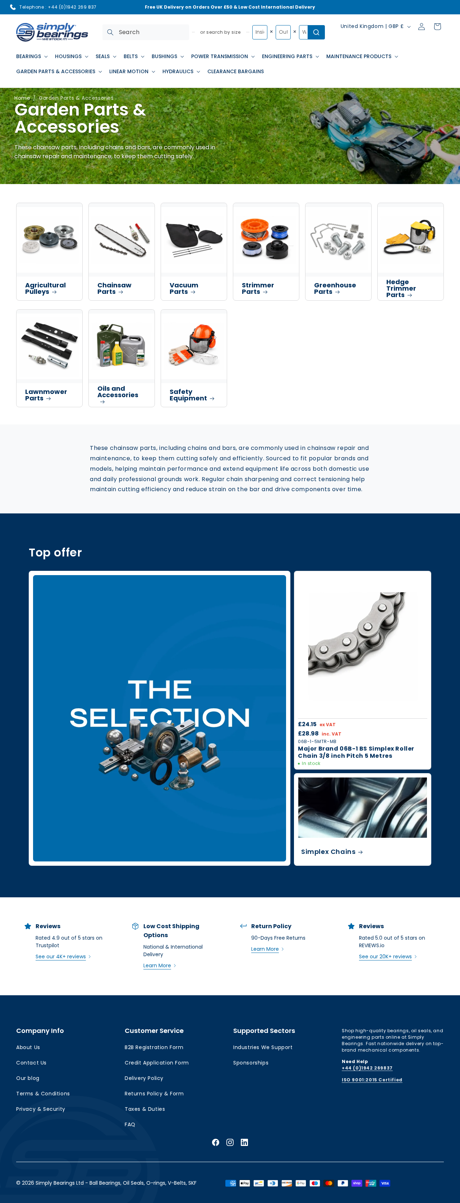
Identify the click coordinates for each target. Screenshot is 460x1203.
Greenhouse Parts (335, 288)
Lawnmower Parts (46, 395)
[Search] (110, 32)
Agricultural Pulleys (45, 288)
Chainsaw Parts (114, 288)
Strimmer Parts (258, 288)
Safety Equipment (188, 395)
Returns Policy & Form (154, 1093)
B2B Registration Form (154, 1047)
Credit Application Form (157, 1062)
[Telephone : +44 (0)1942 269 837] (13, 7)
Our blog (28, 1078)
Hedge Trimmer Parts (401, 288)
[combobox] (145, 32)
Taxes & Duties (145, 1109)
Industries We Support (263, 1047)
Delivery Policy (144, 1078)
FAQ (130, 1124)
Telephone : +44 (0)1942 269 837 (58, 7)
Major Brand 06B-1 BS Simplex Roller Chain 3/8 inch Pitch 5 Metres (356, 752)
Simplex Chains (328, 851)
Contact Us (31, 1062)
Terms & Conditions (43, 1093)
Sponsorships (250, 1062)
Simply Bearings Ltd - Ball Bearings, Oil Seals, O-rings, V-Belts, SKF (116, 1182)
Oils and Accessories (117, 391)
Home (22, 98)
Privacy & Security (40, 1109)
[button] (31, 56)
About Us (28, 1047)
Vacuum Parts (184, 288)
